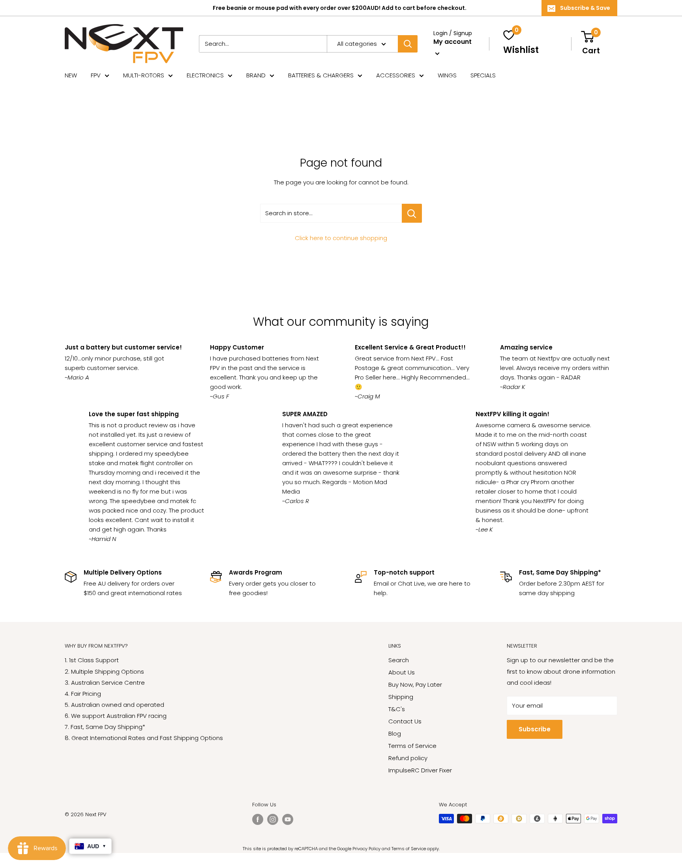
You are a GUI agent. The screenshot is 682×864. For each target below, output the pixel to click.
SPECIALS (483, 75)
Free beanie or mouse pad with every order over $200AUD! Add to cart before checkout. (340, 8)
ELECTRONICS (205, 75)
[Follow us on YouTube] (287, 819)
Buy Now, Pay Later (415, 684)
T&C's (396, 709)
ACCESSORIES (395, 75)
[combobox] (263, 44)
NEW (71, 75)
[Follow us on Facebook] (257, 819)
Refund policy (407, 758)
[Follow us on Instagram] (272, 819)
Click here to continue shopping (341, 238)
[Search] (408, 44)
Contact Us (405, 721)
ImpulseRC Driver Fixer (420, 770)
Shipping (400, 697)
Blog (394, 733)
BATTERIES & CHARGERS (321, 75)
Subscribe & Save (585, 8)
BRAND (256, 75)
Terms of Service (412, 746)
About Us (401, 672)
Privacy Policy (366, 848)
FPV (96, 75)
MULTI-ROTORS (143, 75)
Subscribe (535, 729)
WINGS (447, 75)
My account (452, 41)
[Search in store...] (412, 213)
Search (398, 660)
